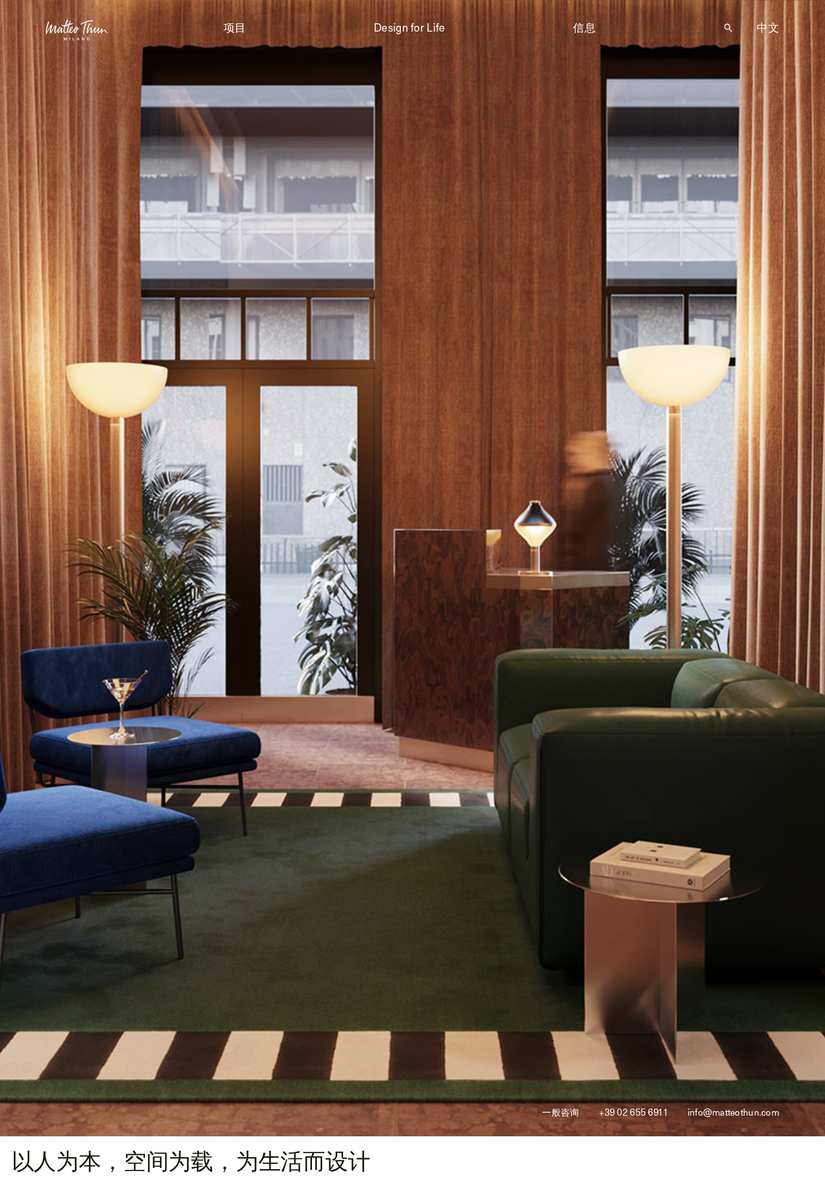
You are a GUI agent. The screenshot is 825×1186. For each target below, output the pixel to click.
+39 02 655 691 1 (633, 1112)
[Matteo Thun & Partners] (77, 29)
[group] (412, 568)
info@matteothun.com (733, 1112)
